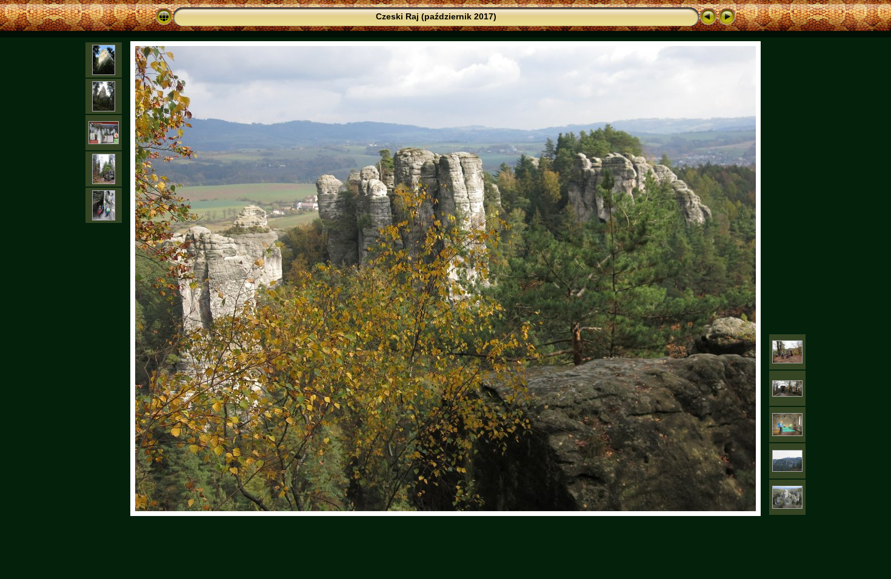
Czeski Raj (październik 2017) (436, 16)
